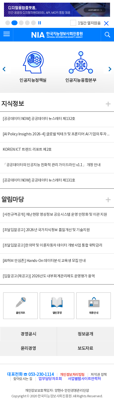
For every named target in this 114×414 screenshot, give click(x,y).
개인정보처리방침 (72, 375)
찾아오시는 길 (22, 379)
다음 (107, 68)
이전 (6, 68)
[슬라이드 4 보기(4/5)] (27, 22)
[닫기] (106, 23)
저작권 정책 (99, 375)
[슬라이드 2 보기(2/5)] (14, 22)
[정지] (39, 22)
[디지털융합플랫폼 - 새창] (57, 10)
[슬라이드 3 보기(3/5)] (21, 22)
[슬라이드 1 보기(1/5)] (7, 22)
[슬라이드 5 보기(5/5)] (33, 22)
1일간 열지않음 (89, 23)
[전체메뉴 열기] (6, 34)
